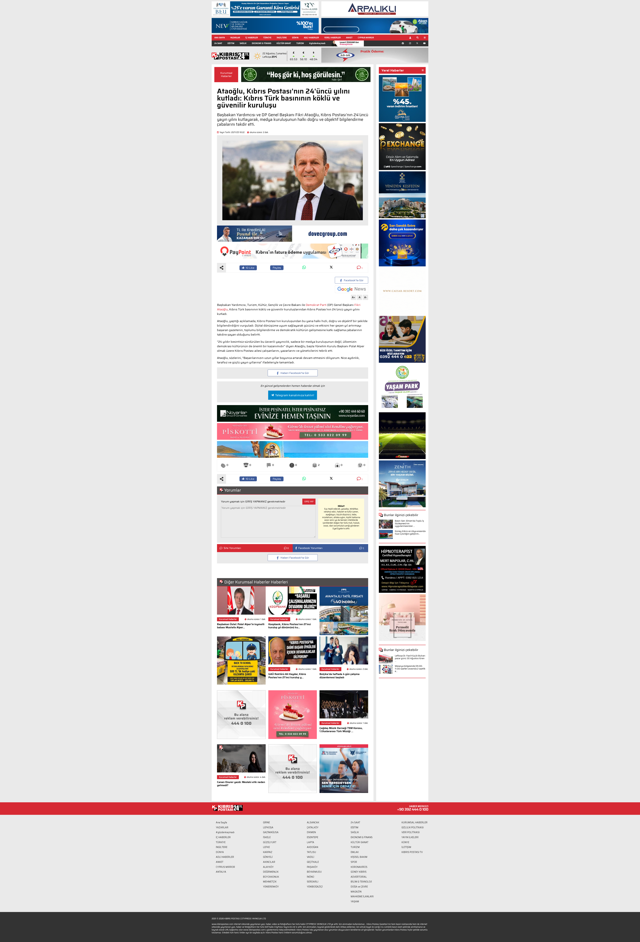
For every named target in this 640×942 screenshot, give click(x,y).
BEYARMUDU (314, 872)
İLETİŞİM (406, 847)
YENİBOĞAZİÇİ (315, 886)
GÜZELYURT (269, 842)
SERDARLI (312, 881)
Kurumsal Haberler (226, 74)
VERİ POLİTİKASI (411, 832)
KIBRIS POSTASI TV (412, 852)
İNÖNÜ (310, 877)
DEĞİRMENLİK (270, 872)
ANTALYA (221, 872)
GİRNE (266, 822)
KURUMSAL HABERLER (415, 822)
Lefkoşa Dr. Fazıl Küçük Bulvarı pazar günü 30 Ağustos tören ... (410, 658)
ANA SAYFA (219, 37)
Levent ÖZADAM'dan (349, 43)
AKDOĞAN (312, 847)
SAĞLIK (243, 43)
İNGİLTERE (282, 37)
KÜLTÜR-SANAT (283, 43)
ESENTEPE (312, 837)
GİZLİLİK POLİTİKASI (413, 827)
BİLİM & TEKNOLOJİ (361, 881)
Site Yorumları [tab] (232, 548)
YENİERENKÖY (271, 886)
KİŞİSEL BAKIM (359, 857)
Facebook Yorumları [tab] (310, 548)
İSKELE (267, 837)
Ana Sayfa (221, 822)
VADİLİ (310, 857)
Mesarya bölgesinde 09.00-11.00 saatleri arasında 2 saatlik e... (410, 668)
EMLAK (355, 852)
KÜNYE (405, 842)
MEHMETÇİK (269, 881)
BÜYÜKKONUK (271, 877)
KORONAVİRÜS (359, 867)
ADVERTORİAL (359, 877)
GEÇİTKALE (313, 862)
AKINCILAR (269, 862)
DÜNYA (295, 37)
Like (250, 268)
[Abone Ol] (351, 289)
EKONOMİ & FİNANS (261, 43)
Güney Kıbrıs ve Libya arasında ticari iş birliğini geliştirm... (410, 532)
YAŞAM (355, 901)
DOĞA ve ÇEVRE (359, 886)
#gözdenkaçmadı (317, 43)
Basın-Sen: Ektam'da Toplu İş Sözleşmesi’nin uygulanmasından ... (409, 523)
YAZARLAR (235, 37)
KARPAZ (267, 852)
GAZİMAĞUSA (270, 832)
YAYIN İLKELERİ (410, 837)
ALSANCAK (313, 822)
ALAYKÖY (268, 867)
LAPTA (310, 842)
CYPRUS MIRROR (366, 37)
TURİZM (300, 43)
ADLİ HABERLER (311, 37)
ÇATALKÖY (312, 827)
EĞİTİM (231, 43)
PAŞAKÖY (312, 867)
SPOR (354, 862)
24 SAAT (218, 43)
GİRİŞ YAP (309, 501)
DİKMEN (311, 832)
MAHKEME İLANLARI (362, 896)
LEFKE (266, 847)
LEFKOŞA (268, 827)
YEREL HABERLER (332, 37)
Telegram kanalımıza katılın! (294, 395)
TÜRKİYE (267, 37)
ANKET (349, 37)
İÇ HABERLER (251, 37)
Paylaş (277, 268)
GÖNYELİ (268, 857)
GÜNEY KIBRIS (358, 872)
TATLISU (311, 852)
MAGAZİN (356, 891)
